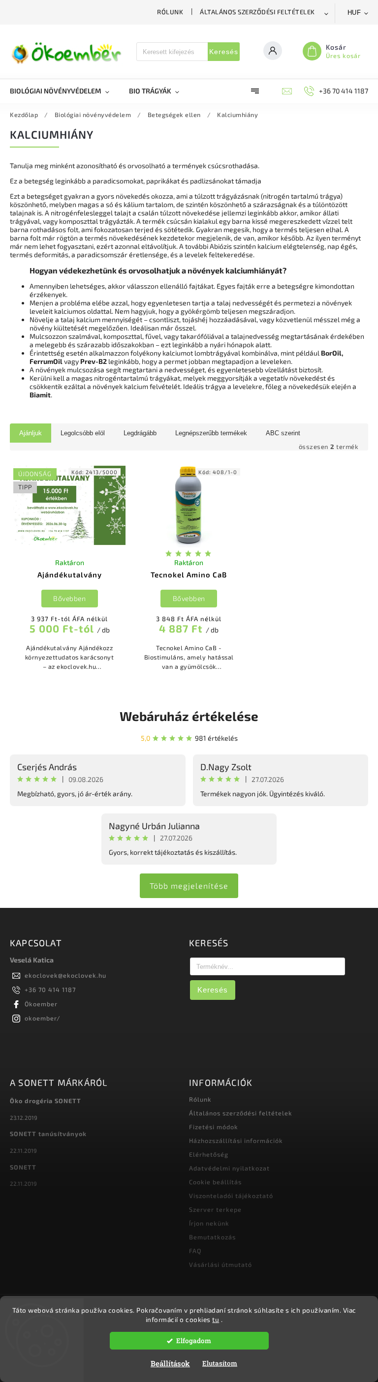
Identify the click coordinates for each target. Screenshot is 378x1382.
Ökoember (41, 1004)
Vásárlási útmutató (220, 1264)
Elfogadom (193, 1340)
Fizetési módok (213, 1127)
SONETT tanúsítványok (48, 1134)
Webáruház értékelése (189, 715)
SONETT (23, 1167)
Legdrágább (140, 433)
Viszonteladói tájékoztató (231, 1196)
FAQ (195, 1251)
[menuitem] (64, 91)
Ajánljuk (30, 433)
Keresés (223, 52)
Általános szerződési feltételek (257, 12)
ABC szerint (283, 433)
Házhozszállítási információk (236, 1140)
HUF (354, 12)
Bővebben (69, 598)
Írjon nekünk (209, 1223)
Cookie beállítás (215, 1182)
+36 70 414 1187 (50, 989)
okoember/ (43, 1018)
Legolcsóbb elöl (83, 433)
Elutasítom (219, 1363)
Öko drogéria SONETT (45, 1101)
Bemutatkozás (212, 1237)
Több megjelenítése (189, 885)
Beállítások (170, 1363)
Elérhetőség (208, 1154)
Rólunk (170, 12)
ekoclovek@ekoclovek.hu (65, 975)
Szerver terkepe (215, 1209)
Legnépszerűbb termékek (211, 433)
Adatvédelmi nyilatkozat (229, 1168)
